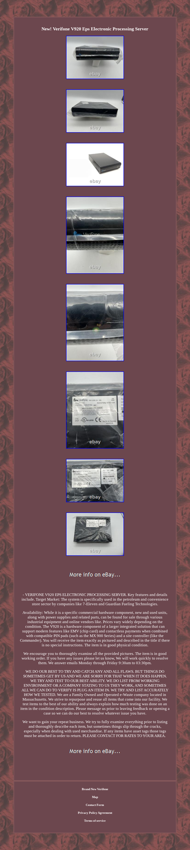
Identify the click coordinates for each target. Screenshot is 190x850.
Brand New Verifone (95, 789)
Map (95, 797)
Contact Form (95, 805)
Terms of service (95, 820)
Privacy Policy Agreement (95, 813)
